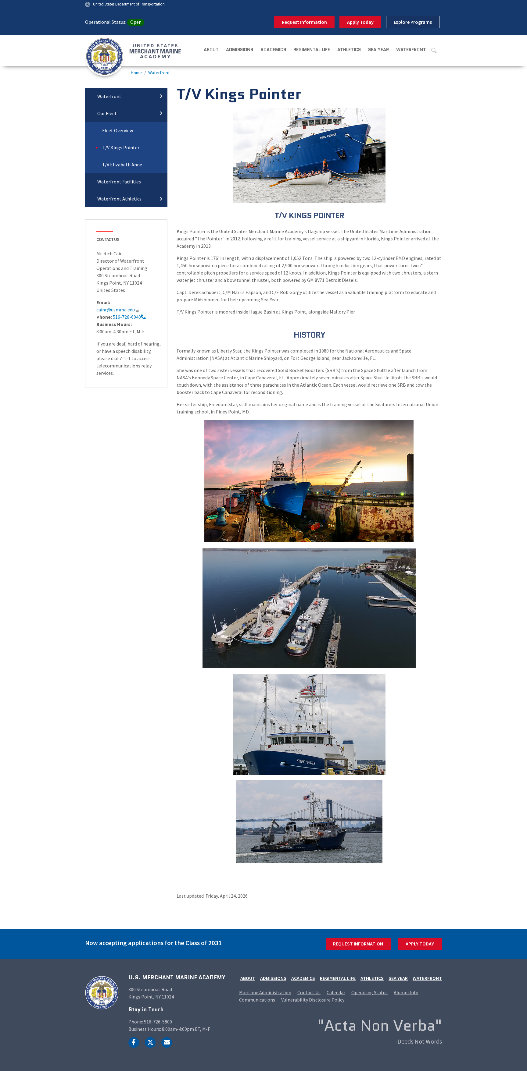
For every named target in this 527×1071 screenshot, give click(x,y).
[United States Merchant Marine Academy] (112, 50)
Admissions (239, 49)
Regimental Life (311, 49)
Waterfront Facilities (119, 182)
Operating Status (369, 992)
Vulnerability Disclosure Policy (312, 1000)
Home (136, 73)
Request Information (304, 22)
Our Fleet (107, 113)
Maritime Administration (265, 992)
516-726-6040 (127, 317)
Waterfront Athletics (119, 199)
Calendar (336, 992)
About (211, 49)
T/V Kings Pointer (120, 147)
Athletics (349, 49)
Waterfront (411, 49)
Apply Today (360, 22)
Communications (257, 1000)
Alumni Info (406, 992)
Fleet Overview (117, 130)
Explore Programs (413, 22)
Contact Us (309, 992)
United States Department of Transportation (129, 4)
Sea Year (378, 49)
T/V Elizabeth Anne (122, 164)
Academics (273, 49)
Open (136, 22)
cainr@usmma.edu (115, 310)
